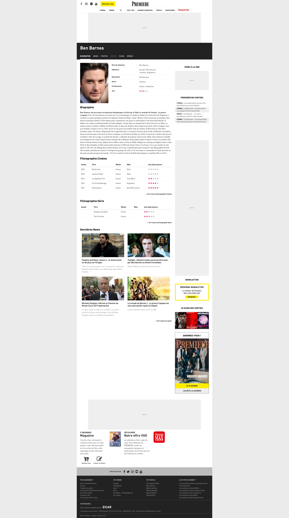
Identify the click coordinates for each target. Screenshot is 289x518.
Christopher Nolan (152, 483)
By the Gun (96, 169)
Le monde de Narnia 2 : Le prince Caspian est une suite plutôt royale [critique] (148, 304)
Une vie (82, 486)
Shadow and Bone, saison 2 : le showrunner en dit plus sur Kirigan (102, 261)
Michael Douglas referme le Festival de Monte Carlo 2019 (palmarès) (100, 304)
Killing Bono (97, 188)
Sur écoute (117, 495)
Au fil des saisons (86, 493)
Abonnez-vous (108, 4)
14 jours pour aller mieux (88, 497)
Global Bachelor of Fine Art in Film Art (110, 511)
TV (121, 10)
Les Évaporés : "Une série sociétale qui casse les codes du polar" (190, 115)
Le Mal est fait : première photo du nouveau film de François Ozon (191, 109)
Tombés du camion (86, 488)
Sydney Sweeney (151, 490)
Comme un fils (85, 495)
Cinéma (102, 10)
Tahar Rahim (150, 495)
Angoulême (170, 10)
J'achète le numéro (192, 391)
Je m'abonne (192, 386)
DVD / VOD (130, 10)
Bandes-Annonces (145, 10)
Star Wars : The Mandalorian (123, 493)
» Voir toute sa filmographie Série (159, 222)
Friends (116, 483)
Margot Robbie (151, 493)
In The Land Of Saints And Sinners (92, 490)
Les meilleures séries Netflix (189, 488)
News (95, 56)
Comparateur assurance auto (89, 511)
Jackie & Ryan (97, 174)
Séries (111, 10)
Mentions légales (85, 515)
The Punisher (99, 216)
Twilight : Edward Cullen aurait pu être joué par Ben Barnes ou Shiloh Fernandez (148, 261)
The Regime (117, 486)
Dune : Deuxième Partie (88, 483)
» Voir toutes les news (164, 321)
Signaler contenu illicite (99, 515)
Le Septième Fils (98, 178)
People (159, 10)
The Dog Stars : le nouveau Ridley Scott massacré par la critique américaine (192, 120)
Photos (104, 56)
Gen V (115, 488)
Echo (115, 490)
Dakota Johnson (151, 488)
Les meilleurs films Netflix (188, 495)
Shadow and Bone (101, 212)
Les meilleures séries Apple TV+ (190, 493)
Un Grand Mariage (99, 183)
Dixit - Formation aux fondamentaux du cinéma (146, 511)
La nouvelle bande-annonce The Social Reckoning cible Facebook (191, 104)
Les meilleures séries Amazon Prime (192, 490)
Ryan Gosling (150, 486)
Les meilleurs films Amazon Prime (191, 497)
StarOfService (127, 511)
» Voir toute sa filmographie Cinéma (159, 194)
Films (121, 56)
